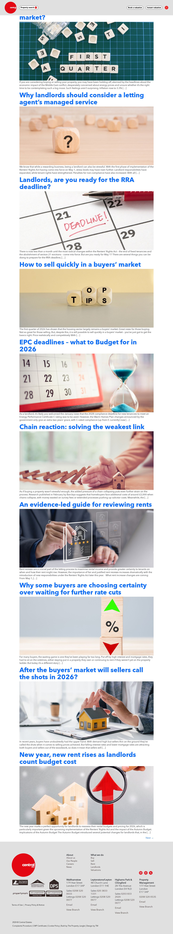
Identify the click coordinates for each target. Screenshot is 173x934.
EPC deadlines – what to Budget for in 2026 (78, 345)
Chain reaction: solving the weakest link (81, 427)
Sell (92, 861)
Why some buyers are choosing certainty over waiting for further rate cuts (83, 588)
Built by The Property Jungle (73, 926)
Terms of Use (17, 905)
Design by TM (92, 926)
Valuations (96, 870)
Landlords (95, 867)
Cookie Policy (54, 926)
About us (70, 858)
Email (69, 904)
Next (150, 837)
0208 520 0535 (147, 896)
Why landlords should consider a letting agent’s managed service (81, 98)
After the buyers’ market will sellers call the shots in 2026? (81, 673)
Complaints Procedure (22, 926)
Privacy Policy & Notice (34, 905)
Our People (71, 861)
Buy (92, 858)
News (69, 867)
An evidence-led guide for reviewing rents (85, 504)
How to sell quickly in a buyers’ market (80, 264)
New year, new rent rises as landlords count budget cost (77, 758)
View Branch (73, 909)
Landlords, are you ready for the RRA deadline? (76, 183)
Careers (70, 864)
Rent (93, 864)
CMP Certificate (39, 926)
